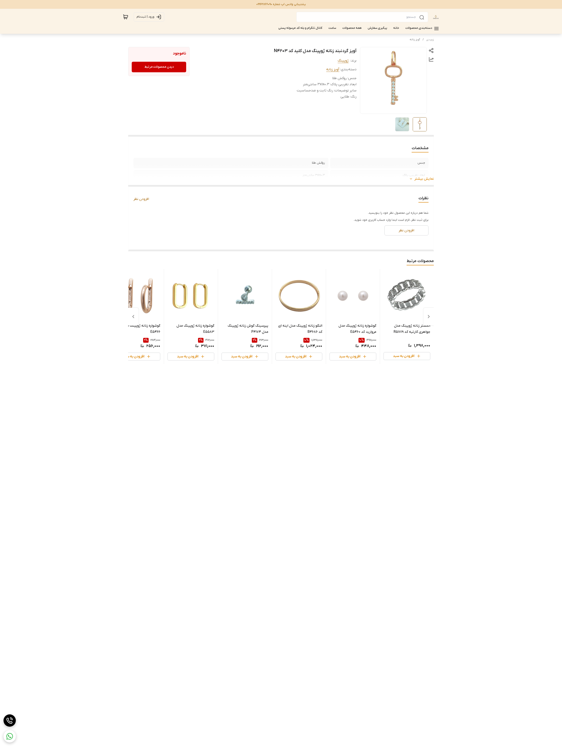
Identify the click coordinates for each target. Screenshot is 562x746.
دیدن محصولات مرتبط (159, 67)
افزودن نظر (141, 199)
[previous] (428, 316)
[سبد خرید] (125, 17)
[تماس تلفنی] (10, 720)
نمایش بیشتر (424, 179)
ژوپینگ (343, 60)
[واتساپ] (10, 736)
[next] (133, 316)
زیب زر (430, 39)
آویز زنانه (415, 39)
